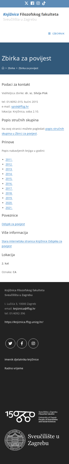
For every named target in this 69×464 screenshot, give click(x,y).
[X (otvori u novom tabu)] (26, 3)
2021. (9, 208)
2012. (9, 164)
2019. (9, 198)
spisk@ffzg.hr (20, 106)
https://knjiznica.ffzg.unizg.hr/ (24, 322)
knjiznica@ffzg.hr (24, 308)
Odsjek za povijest (13, 224)
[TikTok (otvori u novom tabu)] (43, 3)
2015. (9, 178)
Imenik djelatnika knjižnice (22, 359)
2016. (9, 183)
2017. (9, 188)
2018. (9, 193)
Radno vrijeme (14, 368)
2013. (9, 169)
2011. (9, 159)
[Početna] (3, 68)
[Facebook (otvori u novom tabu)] (32, 3)
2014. (9, 174)
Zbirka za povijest (28, 68)
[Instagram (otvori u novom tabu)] (38, 3)
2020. (9, 203)
